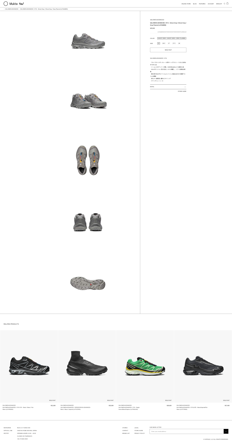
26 (158, 43)
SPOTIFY (6, 433)
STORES (124, 427)
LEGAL (136, 427)
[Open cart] (227, 4)
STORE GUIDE (182, 91)
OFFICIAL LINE (8, 430)
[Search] (224, 4)
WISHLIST (219, 3)
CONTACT (125, 430)
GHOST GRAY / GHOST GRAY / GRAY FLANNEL (172, 38)
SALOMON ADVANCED (11, 9)
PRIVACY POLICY (139, 433)
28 (179, 43)
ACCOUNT (211, 3)
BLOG (195, 3)
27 (169, 43)
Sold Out (168, 50)
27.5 (174, 43)
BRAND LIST (126, 433)
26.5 (164, 43)
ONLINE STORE (186, 3)
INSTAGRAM (7, 427)
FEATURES (202, 3)
